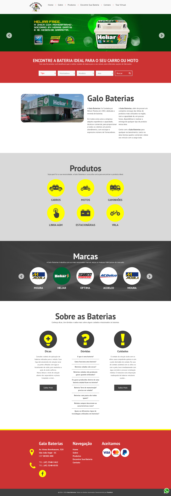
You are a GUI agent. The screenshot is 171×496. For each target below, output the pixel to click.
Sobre (60, 4)
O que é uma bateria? (85, 357)
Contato (107, 4)
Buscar (119, 73)
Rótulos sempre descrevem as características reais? (85, 404)
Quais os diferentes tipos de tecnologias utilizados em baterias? (85, 412)
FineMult (110, 492)
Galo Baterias (36, 7)
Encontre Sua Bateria (89, 4)
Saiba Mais (48, 387)
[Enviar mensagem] (166, 490)
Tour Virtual (120, 4)
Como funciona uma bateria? (85, 362)
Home (50, 4)
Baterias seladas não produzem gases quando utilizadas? (85, 373)
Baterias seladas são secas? (85, 367)
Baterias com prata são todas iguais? (85, 396)
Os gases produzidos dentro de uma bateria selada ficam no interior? (85, 381)
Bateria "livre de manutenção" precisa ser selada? (85, 389)
